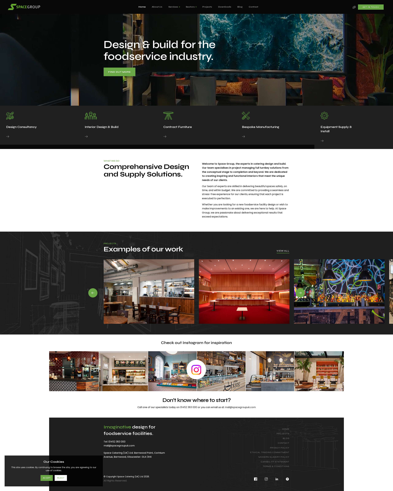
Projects (283, 433)
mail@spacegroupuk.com (240, 407)
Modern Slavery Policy (274, 457)
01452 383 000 (188, 407)
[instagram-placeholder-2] (196, 371)
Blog (286, 438)
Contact (283, 443)
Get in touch (371, 7)
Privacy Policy (279, 448)
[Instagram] (266, 478)
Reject (60, 478)
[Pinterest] (285, 478)
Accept (47, 478)
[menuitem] (142, 7)
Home (285, 429)
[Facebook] (256, 478)
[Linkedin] (277, 478)
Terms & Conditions (276, 466)
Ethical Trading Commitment (269, 452)
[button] (92, 292)
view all (283, 250)
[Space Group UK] (24, 7)
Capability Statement (275, 462)
